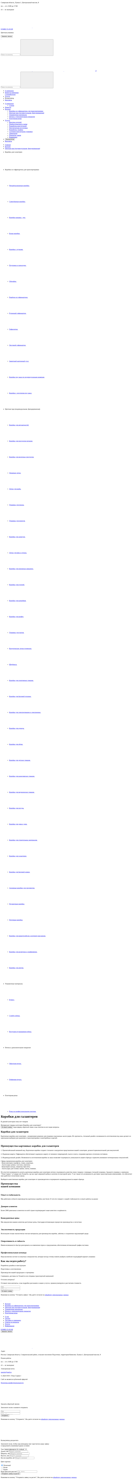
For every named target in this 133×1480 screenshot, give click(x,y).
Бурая (5, 1469)
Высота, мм (5, 1456)
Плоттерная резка (15, 118)
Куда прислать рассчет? (9, 1471)
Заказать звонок (7, 36)
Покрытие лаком (15, 135)
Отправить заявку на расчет (10, 1474)
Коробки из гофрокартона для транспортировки (26, 111)
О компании (9, 91)
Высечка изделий (15, 122)
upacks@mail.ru (6, 1372)
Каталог (13, 94)
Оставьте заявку (7, 1127)
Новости (8, 107)
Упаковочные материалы (18, 115)
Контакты (8, 100)
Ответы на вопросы (12, 1322)
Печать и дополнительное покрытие (22, 117)
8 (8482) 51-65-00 (7, 29)
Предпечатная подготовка (18, 128)
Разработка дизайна (16, 130)
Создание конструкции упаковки (21, 131)
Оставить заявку (7, 1291)
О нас (7, 1316)
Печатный (7, 1465)
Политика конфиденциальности (12, 1383)
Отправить (5, 1415)
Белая (5, 1467)
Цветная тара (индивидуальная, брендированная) (26, 113)
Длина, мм (4, 1451)
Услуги (7, 96)
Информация (9, 1326)
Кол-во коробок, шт (8, 1458)
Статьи (7, 94)
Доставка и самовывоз (13, 1320)
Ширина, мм (5, 1453)
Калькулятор (10, 139)
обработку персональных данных (57, 1295)
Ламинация (13, 133)
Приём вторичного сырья (18, 124)
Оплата (7, 1318)
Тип (2, 1449)
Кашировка (13, 137)
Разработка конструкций (18, 126)
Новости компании (12, 92)
